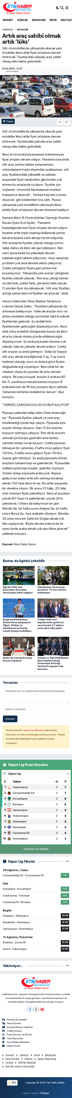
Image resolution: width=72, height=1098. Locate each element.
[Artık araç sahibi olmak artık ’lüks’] (36, 96)
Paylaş (10, 121)
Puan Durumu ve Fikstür (19, 1034)
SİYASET (8, 20)
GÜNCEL (22, 20)
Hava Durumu (14, 1023)
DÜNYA (28, 1059)
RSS (13, 1082)
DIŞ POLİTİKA (12, 1059)
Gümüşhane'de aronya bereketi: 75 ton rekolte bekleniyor (52, 590)
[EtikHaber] (17, 8)
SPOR (53, 20)
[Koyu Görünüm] (57, 8)
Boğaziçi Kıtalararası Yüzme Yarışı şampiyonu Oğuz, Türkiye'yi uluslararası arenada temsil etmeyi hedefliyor (17, 625)
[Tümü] (67, 965)
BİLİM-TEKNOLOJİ (47, 1059)
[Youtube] (42, 1009)
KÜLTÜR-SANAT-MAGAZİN (20, 1066)
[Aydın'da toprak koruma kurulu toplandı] (19, 646)
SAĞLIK (9, 1063)
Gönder (10, 719)
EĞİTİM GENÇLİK (27, 1063)
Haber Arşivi (13, 1046)
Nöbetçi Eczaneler (17, 1019)
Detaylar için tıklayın (36, 849)
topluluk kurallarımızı (33, 730)
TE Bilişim (44, 1093)
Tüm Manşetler (15, 1038)
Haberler (7, 30)
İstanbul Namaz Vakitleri (20, 1027)
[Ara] (62, 8)
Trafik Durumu (14, 1031)
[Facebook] (30, 1009)
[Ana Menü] (66, 8)
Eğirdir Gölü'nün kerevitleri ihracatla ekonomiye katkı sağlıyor (18, 590)
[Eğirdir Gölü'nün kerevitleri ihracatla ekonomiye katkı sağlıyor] (19, 575)
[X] (36, 1009)
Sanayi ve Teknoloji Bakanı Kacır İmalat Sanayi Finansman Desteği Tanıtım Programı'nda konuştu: (53, 663)
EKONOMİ (38, 20)
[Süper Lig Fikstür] (67, 861)
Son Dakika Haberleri (18, 1042)
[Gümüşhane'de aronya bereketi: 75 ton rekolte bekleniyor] (53, 575)
